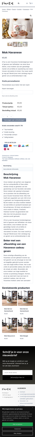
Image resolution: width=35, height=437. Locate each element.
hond (6, 158)
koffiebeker (11, 158)
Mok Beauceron (9, 336)
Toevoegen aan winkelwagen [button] (9, 315)
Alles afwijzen (17, 433)
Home (4, 9)
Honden (19, 9)
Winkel (9, 9)
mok (26, 158)
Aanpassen (17, 429)
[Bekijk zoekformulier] (17, 3)
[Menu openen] (27, 3)
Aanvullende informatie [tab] (10, 169)
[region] (17, 421)
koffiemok (16, 158)
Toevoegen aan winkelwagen (14, 120)
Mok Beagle (24, 336)
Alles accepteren (17, 424)
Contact (22, 392)
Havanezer (26, 9)
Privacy (22, 405)
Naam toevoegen (8, 88)
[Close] (33, 408)
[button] (30, 15)
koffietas (22, 158)
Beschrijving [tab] (7, 166)
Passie (14, 9)
